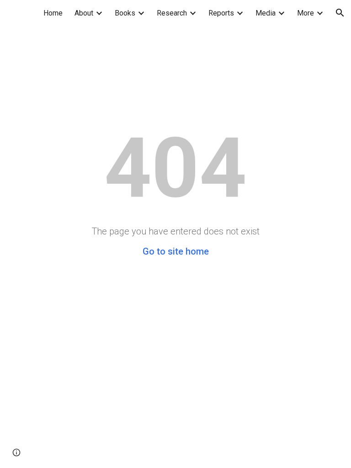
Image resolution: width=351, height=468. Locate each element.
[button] (340, 13)
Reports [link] (221, 13)
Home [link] (53, 13)
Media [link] (265, 13)
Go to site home (176, 251)
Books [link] (125, 13)
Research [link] (172, 13)
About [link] (83, 13)
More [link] (305, 13)
